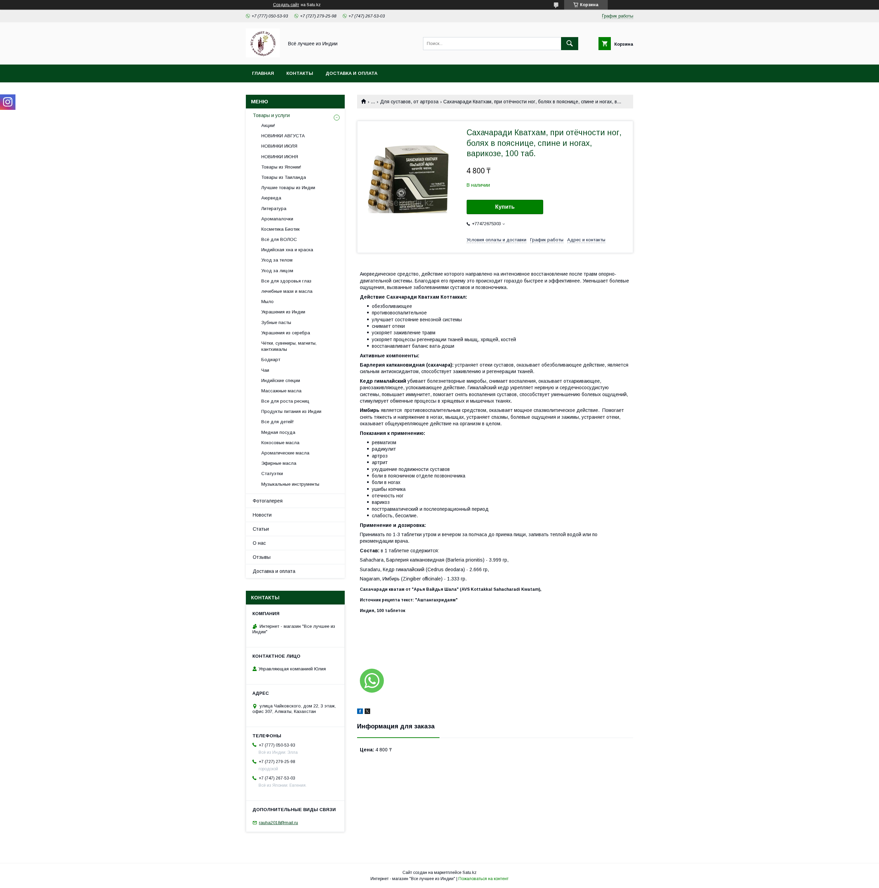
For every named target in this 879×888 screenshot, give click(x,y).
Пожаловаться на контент (483, 878)
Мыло (267, 301)
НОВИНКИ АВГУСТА (283, 135)
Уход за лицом (277, 270)
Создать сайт (286, 4)
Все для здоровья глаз (286, 281)
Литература (273, 208)
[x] (367, 712)
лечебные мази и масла (286, 291)
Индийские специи (280, 380)
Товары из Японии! (281, 167)
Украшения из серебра (285, 332)
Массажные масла (281, 390)
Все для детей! (277, 421)
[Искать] (569, 43)
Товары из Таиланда (283, 177)
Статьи (261, 529)
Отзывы (262, 557)
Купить (505, 207)
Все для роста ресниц (285, 401)
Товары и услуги (271, 115)
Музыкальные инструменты (290, 484)
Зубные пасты (276, 322)
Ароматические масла (285, 452)
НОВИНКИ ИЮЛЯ (279, 146)
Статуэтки (272, 473)
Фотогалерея (268, 501)
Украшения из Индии (283, 311)
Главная (263, 73)
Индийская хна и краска (287, 249)
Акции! (268, 125)
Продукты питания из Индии (291, 411)
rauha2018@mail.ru (278, 822)
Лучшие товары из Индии (288, 187)
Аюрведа (271, 197)
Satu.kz (470, 872)
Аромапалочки (277, 218)
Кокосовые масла (280, 442)
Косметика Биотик (280, 229)
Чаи (265, 370)
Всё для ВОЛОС (279, 239)
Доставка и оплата (351, 73)
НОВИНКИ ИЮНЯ (279, 156)
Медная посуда (278, 432)
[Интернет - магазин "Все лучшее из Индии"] (263, 55)
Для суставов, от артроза (409, 101)
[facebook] (360, 712)
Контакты (299, 73)
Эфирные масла (278, 463)
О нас (259, 543)
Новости (262, 515)
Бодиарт (270, 359)
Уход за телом (277, 260)
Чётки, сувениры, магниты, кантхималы (289, 346)
